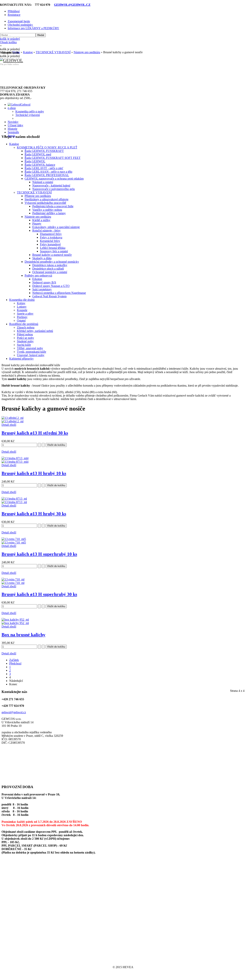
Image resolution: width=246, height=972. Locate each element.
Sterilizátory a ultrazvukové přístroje (46, 199)
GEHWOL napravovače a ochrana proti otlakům (54, 178)
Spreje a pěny (25, 313)
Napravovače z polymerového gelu (53, 189)
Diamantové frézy (51, 234)
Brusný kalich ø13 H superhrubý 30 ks (39, 594)
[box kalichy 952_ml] (15, 623)
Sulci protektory (42, 289)
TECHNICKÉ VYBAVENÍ (34, 192)
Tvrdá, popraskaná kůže (31, 351)
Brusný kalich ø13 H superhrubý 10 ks (39, 554)
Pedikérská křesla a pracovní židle (52, 206)
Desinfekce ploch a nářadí (48, 268)
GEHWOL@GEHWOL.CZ (72, 4)
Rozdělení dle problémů (23, 324)
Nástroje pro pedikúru (38, 216)
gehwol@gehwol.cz (14, 712)
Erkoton (37, 279)
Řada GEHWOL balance (40, 164)
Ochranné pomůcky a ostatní (49, 272)
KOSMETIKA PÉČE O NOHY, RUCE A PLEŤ (47, 147)
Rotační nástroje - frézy (46, 230)
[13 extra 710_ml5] (14, 542)
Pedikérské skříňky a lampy (49, 213)
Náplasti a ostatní (42, 182)
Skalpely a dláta (42, 258)
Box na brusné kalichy (23, 634)
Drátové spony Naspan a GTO (51, 286)
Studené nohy (25, 341)
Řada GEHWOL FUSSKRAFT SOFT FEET (53, 157)
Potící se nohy (25, 337)
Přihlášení (14, 11)
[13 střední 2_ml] (12, 421)
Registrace (14, 14)
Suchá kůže (24, 344)
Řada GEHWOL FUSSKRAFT (44, 151)
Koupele (22, 310)
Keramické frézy (50, 241)
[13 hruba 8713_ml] (14, 502)
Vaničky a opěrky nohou (47, 209)
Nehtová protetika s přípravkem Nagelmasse (59, 292)
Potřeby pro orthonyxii (38, 275)
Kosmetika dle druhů (22, 299)
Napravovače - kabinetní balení (51, 185)
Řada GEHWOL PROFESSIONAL (47, 175)
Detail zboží (9, 424)
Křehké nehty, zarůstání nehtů (35, 331)
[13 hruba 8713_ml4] (15, 461)
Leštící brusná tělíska (52, 247)
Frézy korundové (50, 244)
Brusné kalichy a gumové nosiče (52, 254)
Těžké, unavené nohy (30, 348)
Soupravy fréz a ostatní (54, 251)
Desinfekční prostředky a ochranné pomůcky (52, 261)
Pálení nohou (25, 334)
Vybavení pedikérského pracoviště (45, 202)
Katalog (14, 144)
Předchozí (15, 663)
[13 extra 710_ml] (13, 582)
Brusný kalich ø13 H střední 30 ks (35, 432)
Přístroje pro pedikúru (38, 196)
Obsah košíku (10, 40)
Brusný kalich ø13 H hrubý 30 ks (34, 513)
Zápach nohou (25, 327)
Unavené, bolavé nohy (30, 355)
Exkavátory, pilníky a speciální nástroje (56, 227)
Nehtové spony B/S (44, 282)
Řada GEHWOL (35, 161)
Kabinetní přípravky (21, 358)
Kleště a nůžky (41, 220)
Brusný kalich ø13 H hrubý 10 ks (34, 473)
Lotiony (22, 306)
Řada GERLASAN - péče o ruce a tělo (48, 171)
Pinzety (36, 223)
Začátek (14, 660)
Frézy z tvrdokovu (51, 237)
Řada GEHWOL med (38, 154)
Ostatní (21, 320)
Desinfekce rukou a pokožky (49, 265)
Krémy (21, 303)
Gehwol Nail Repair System (49, 296)
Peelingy (22, 317)
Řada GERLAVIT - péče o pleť (44, 168)
